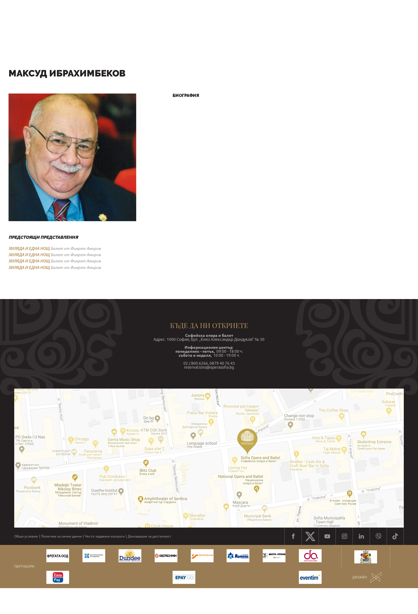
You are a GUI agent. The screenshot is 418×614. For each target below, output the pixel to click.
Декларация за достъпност (149, 536)
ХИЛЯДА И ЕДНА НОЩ (29, 248)
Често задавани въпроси (105, 536)
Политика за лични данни (61, 536)
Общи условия (26, 536)
